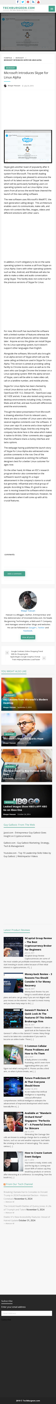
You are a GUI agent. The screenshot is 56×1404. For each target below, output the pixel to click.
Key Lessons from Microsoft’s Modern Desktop (25, 701)
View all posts (28, 637)
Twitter (41, 627)
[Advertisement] (26, 109)
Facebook (27, 630)
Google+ (33, 627)
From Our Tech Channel (19, 1184)
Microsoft (20, 58)
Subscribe (6, 1320)
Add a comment (14, 573)
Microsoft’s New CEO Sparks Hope (23, 738)
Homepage (8, 58)
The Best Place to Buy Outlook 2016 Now (24, 772)
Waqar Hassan (14, 85)
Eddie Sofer (8, 778)
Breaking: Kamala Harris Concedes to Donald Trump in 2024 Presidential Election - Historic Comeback (26, 1195)
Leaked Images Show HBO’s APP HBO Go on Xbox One (25, 808)
